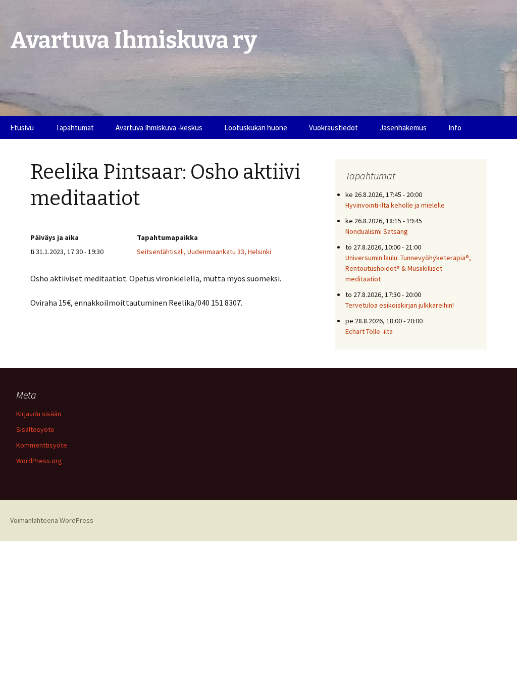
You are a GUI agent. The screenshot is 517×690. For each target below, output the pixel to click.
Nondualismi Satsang (376, 231)
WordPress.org (39, 460)
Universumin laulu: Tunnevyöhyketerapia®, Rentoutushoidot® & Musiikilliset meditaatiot (408, 268)
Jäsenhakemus (403, 127)
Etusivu (22, 127)
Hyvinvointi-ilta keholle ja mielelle (395, 205)
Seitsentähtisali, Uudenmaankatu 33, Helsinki (204, 251)
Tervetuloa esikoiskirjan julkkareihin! (399, 305)
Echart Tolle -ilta (369, 331)
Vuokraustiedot (333, 127)
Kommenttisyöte (41, 445)
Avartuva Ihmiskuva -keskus (159, 127)
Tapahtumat (75, 127)
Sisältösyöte (35, 429)
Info (454, 127)
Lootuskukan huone (255, 127)
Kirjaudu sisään (38, 413)
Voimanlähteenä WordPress (51, 520)
